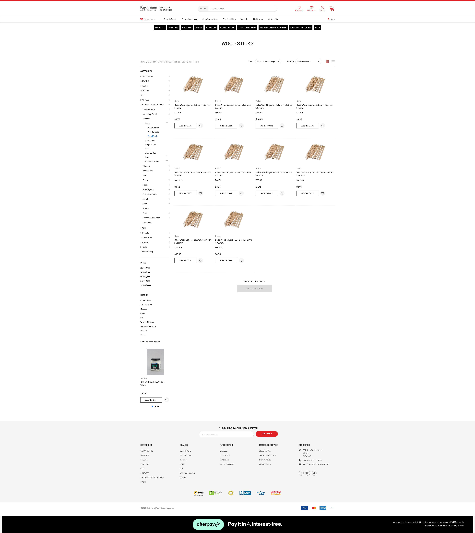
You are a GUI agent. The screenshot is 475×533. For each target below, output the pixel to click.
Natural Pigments (148, 326)
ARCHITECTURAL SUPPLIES (273, 27)
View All (183, 477)
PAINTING (173, 27)
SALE (317, 27)
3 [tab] (158, 406)
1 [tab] (152, 406)
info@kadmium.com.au (318, 464)
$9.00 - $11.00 (145, 285)
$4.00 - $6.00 (145, 272)
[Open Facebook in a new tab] (301, 473)
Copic (142, 313)
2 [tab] (155, 406)
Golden (143, 335)
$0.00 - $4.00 (145, 268)
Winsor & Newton (147, 322)
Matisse (143, 309)
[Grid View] (327, 61)
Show (251, 61)
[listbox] (308, 61)
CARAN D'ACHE (146, 451)
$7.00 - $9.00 (145, 281)
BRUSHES (186, 27)
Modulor (143, 330)
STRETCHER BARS (247, 27)
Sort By (290, 61)
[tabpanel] (155, 376)
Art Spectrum (146, 304)
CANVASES (211, 27)
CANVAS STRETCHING (300, 27)
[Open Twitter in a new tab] (314, 473)
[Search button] (273, 9)
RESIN (143, 482)
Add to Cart (151, 400)
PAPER (199, 27)
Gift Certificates (226, 464)
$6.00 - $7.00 (145, 276)
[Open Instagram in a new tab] (307, 473)
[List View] (333, 61)
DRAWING (159, 27)
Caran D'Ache (145, 300)
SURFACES (144, 473)
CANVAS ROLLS (227, 27)
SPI (141, 317)
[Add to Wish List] (166, 399)
